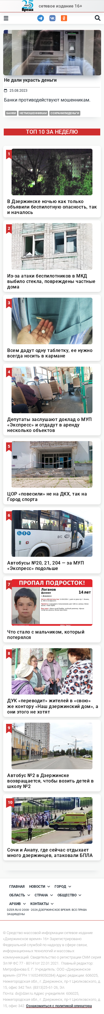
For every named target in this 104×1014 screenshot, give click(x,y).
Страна (41, 895)
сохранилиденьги (65, 113)
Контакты (39, 904)
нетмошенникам (33, 113)
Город (60, 887)
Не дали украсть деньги (30, 80)
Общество (67, 895)
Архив (15, 904)
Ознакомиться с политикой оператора (59, 1006)
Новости (37, 887)
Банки (11, 113)
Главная (17, 887)
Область (17, 895)
